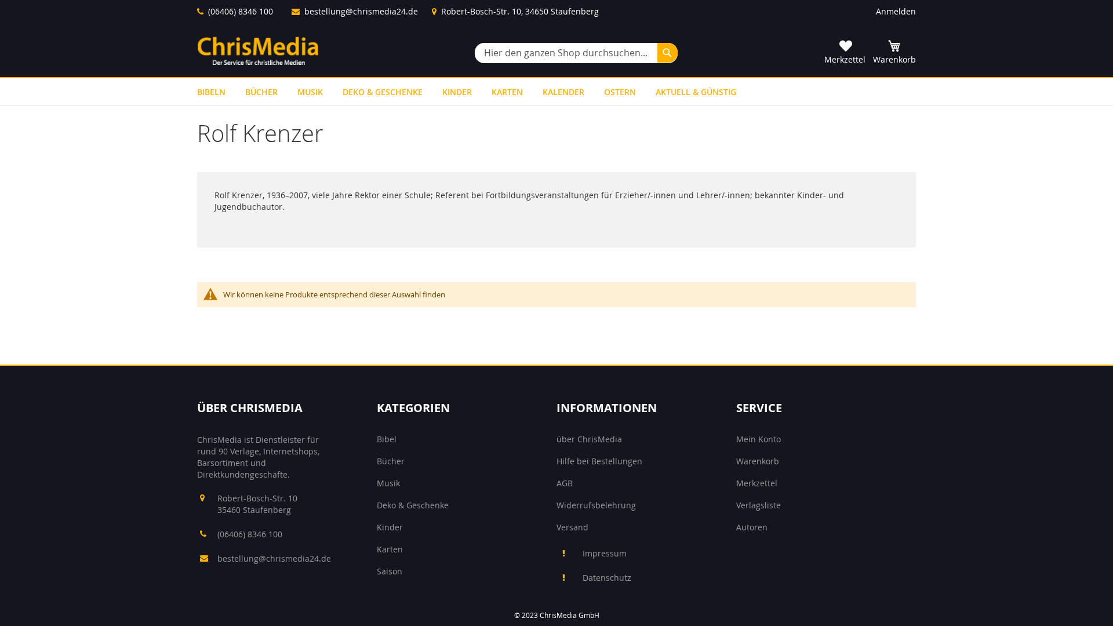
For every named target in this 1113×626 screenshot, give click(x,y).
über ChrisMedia (589, 439)
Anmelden (896, 11)
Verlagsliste (758, 505)
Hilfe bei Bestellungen (599, 461)
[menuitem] (211, 91)
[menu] (557, 91)
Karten (390, 549)
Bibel (387, 439)
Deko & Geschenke (413, 505)
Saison (389, 571)
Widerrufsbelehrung (596, 505)
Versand (572, 527)
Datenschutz (607, 577)
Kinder (390, 527)
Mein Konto (758, 439)
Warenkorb (757, 461)
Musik (388, 483)
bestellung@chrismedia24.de (361, 11)
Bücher (391, 461)
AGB (564, 483)
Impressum (605, 553)
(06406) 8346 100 (240, 11)
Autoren (752, 527)
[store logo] (258, 51)
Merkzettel (756, 483)
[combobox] (576, 53)
